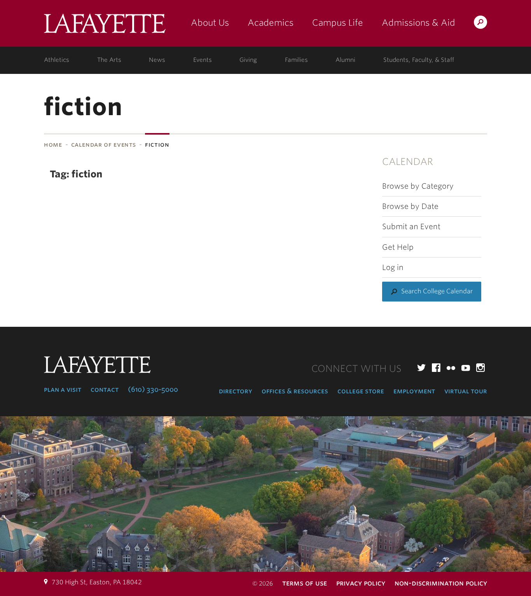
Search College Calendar (437, 291)
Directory (235, 391)
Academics (270, 23)
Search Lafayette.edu (480, 23)
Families (296, 59)
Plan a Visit (62, 389)
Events (202, 59)
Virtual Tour (465, 391)
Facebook (436, 367)
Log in (392, 267)
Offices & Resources (295, 391)
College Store (360, 391)
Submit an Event (411, 226)
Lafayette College (105, 26)
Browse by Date (410, 206)
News (157, 59)
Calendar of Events (103, 144)
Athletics (56, 59)
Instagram (480, 367)
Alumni (345, 59)
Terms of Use (304, 583)
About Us (210, 23)
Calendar (407, 161)
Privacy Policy (360, 583)
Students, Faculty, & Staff (418, 59)
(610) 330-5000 (153, 389)
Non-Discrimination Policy (441, 583)
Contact (105, 389)
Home (53, 144)
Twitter (421, 367)
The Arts (109, 59)
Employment (414, 391)
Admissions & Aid (418, 23)
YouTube (465, 367)
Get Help (398, 247)
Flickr (451, 367)
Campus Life (337, 23)
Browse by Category (418, 186)
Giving (248, 59)
